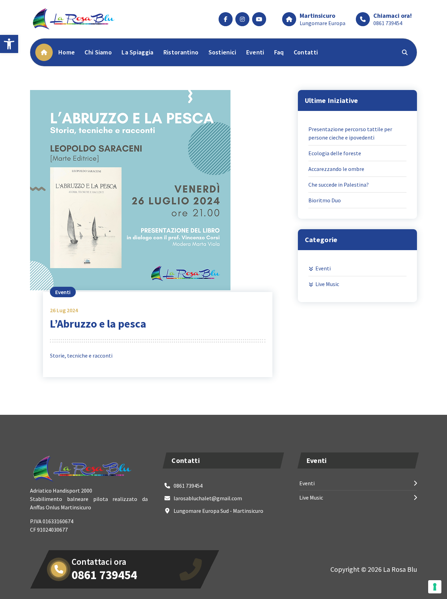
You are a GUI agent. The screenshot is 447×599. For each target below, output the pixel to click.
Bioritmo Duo (324, 200)
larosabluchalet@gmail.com (208, 498)
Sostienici (222, 52)
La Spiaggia (137, 52)
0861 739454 (387, 23)
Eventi (255, 52)
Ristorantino (181, 52)
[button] (9, 44)
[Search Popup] (405, 52)
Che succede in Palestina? (338, 184)
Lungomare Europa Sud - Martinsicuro (218, 510)
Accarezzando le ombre (336, 168)
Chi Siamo (98, 52)
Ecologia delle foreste (334, 153)
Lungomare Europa (322, 23)
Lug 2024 (64, 310)
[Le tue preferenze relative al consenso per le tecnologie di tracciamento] (434, 586)
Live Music (327, 283)
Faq (279, 52)
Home (66, 52)
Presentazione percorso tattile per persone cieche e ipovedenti (350, 133)
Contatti (306, 52)
